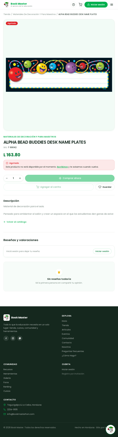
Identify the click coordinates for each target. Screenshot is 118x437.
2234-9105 (12, 409)
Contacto (67, 342)
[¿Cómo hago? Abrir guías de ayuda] (73, 4)
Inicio (64, 321)
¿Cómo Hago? (69, 355)
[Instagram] (13, 338)
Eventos (66, 334)
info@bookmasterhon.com (20, 414)
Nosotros (66, 347)
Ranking (7, 386)
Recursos (8, 369)
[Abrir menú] (112, 4)
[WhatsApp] (19, 338)
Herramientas (10, 373)
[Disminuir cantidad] (7, 178)
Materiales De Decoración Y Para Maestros (34, 14)
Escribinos (62, 166)
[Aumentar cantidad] (20, 178)
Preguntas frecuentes (73, 351)
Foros (6, 382)
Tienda (6, 14)
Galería (7, 378)
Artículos (66, 329)
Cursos (6, 391)
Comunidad (68, 338)
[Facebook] (6, 338)
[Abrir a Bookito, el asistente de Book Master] (110, 429)
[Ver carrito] (80, 4)
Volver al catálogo (16, 221)
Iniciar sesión (98, 4)
